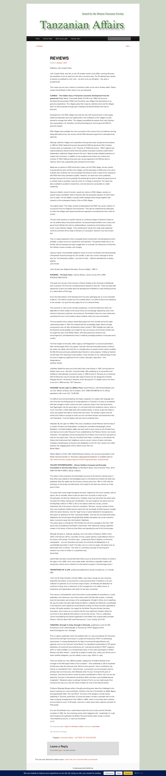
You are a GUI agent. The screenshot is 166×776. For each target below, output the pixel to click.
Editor (82, 726)
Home (38, 39)
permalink (96, 726)
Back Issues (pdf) (61, 39)
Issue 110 (68, 726)
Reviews (75, 726)
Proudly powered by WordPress (83, 768)
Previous (39, 46)
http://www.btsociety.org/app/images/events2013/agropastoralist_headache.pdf (79, 459)
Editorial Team (75, 39)
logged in (61, 750)
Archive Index (47, 39)
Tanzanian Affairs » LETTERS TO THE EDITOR (78, 737)
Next (128, 46)
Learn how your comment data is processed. (81, 759)
